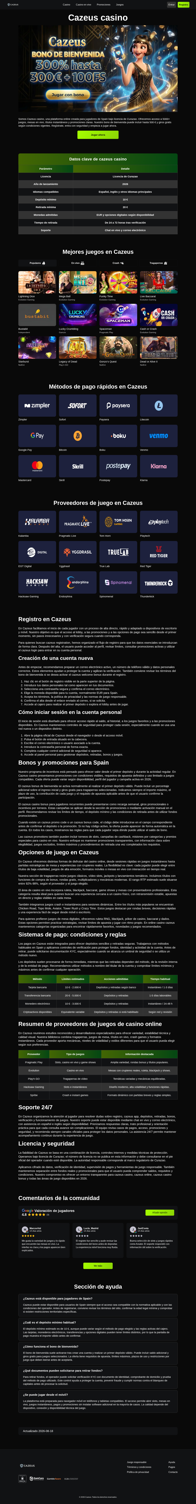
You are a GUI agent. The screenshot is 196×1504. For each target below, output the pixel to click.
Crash (116, 263)
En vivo (75, 263)
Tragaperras (156, 263)
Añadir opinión (159, 1212)
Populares (35, 263)
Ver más (98, 1265)
